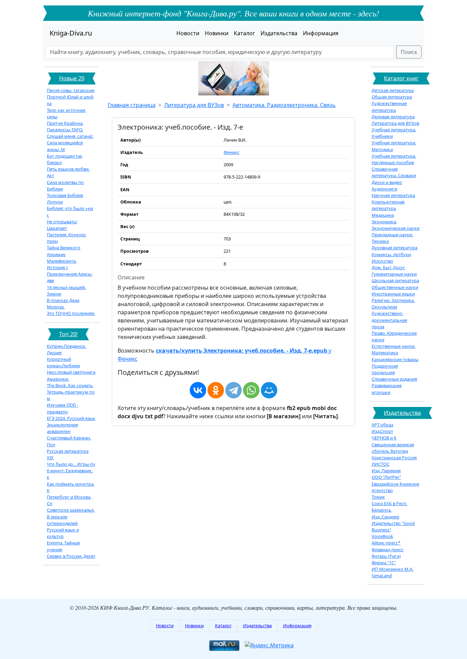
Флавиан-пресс (387, 549)
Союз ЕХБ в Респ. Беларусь (389, 506)
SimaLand (382, 575)
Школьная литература (395, 280)
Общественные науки (395, 287)
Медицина (383, 215)
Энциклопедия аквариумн (62, 428)
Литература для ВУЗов (194, 105)
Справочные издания (394, 379)
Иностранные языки (393, 294)
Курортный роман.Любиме (63, 362)
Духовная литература (394, 248)
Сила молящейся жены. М (65, 146)
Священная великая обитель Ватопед (393, 447)
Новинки (216, 33)
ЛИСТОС (380, 464)
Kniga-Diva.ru (71, 33)
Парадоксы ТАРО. (65, 130)
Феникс (231, 152)
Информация (320, 33)
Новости (187, 33)
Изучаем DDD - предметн (62, 408)
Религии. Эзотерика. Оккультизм (393, 303)
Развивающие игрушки (387, 388)
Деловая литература (393, 117)
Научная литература (393, 195)
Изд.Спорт (382, 431)
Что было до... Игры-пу (71, 464)
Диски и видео (387, 182)
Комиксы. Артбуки (391, 254)
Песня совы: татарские (70, 90)
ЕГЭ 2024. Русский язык (71, 418)
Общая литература (392, 97)
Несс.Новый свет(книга (71, 372)
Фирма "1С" (384, 562)
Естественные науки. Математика (393, 349)
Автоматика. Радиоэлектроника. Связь (284, 105)
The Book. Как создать (70, 385)
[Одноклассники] (216, 390)
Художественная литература (389, 106)
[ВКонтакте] (198, 390)
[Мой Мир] (269, 390)
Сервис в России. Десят (71, 556)
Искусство (382, 261)
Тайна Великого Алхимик (63, 251)
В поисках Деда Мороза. (63, 303)
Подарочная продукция (385, 369)
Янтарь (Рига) (386, 556)
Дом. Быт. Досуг (388, 267)
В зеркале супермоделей (62, 520)
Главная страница (132, 105)
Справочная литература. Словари (394, 172)
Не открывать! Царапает (62, 225)
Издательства (279, 33)
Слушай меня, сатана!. (70, 136)
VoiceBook (382, 536)
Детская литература (393, 90)
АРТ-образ (382, 425)
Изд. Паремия (386, 470)
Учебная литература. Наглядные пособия (394, 159)
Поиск (409, 52)
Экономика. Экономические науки (395, 225)
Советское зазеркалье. (71, 510)
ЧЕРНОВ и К (384, 438)
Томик (378, 497)
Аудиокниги (384, 189)
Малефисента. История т (62, 264)
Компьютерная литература (388, 205)
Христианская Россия (394, 457)
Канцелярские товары (395, 359)
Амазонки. (58, 379)
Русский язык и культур (63, 533)
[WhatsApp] (251, 390)
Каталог (244, 33)
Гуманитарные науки (394, 274)
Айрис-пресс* (386, 543)
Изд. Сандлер (385, 517)
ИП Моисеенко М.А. (392, 569)
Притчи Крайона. (65, 123)
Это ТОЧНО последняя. (71, 313)
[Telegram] (233, 390)
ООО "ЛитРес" (386, 477)
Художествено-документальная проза (389, 319)
